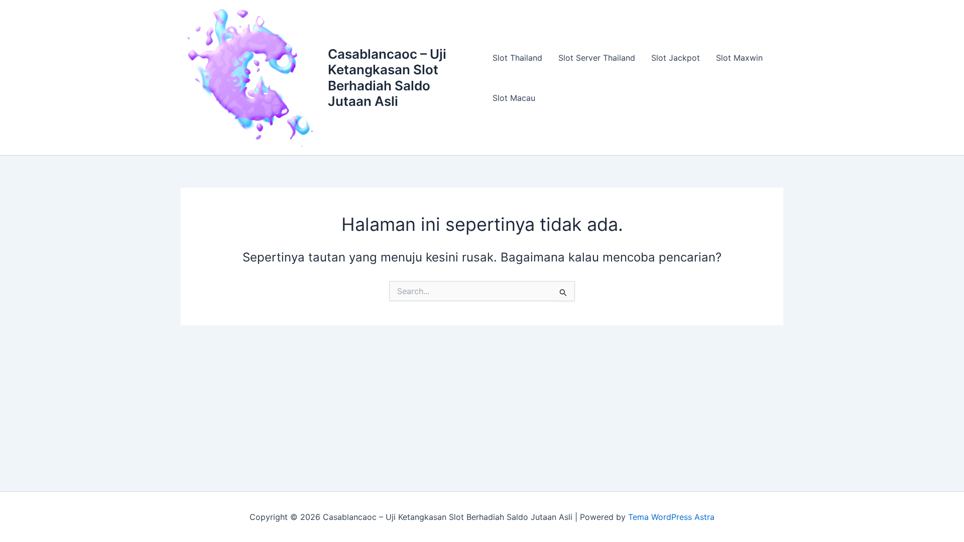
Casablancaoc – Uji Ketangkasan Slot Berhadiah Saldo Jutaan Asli (387, 77)
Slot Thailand (517, 58)
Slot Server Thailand (596, 58)
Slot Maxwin (739, 58)
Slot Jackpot (675, 58)
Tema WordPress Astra (671, 517)
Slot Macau (514, 98)
